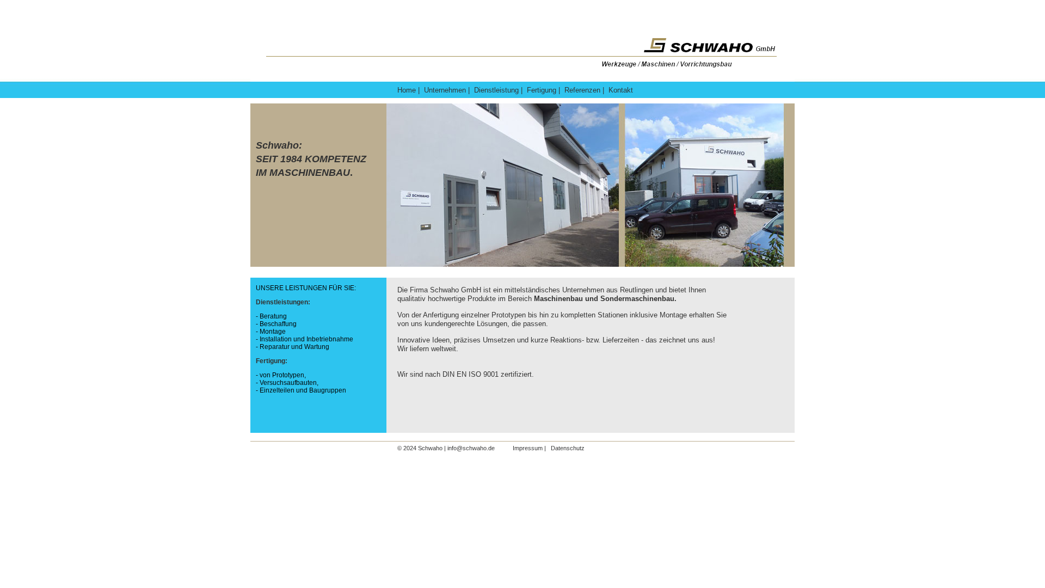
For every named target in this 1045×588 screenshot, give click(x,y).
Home (406, 90)
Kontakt (620, 90)
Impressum (528, 448)
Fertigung (542, 90)
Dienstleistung (496, 90)
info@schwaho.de (471, 448)
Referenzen (582, 90)
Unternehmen (445, 90)
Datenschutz (566, 448)
